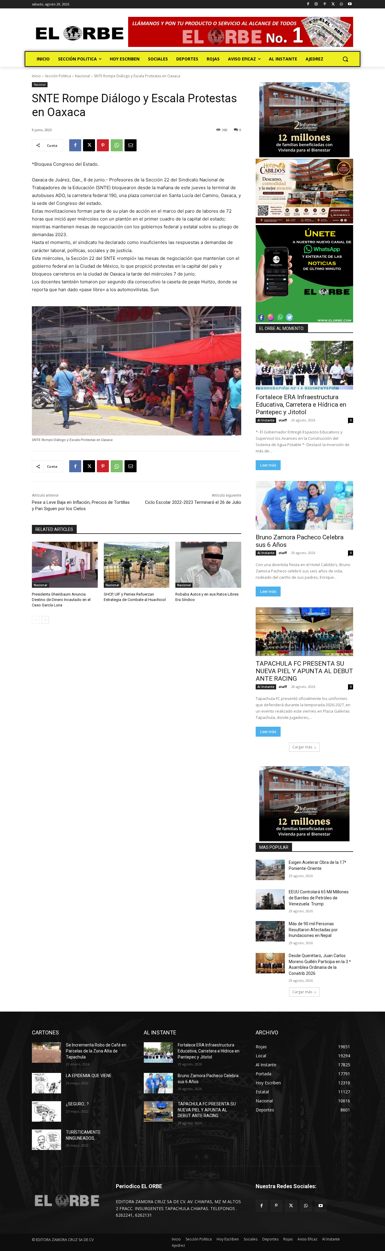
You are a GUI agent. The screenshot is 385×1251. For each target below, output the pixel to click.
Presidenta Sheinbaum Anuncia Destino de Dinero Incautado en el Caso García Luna (61, 599)
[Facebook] (307, 4)
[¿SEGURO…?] (46, 1111)
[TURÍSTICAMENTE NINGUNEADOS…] (46, 1139)
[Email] (131, 145)
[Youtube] (349, 4)
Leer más (268, 465)
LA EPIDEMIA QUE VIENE (89, 1075)
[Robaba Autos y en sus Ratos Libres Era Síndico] (208, 565)
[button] (345, 59)
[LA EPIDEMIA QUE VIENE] (46, 1083)
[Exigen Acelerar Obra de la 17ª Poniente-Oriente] (270, 870)
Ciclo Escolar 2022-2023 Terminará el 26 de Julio (193, 502)
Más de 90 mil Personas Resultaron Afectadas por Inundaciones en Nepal (313, 929)
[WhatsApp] (341, 4)
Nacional (82, 76)
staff (283, 420)
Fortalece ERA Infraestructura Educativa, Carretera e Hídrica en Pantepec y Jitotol (301, 404)
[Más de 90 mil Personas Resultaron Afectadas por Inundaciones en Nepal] (270, 931)
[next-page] (45, 620)
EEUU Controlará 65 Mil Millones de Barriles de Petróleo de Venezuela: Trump (319, 897)
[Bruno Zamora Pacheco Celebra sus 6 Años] (304, 505)
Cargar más (302, 747)
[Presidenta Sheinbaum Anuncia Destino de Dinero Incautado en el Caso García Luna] (65, 565)
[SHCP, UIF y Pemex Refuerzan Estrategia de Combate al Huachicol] (137, 565)
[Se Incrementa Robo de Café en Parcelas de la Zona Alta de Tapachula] (46, 1052)
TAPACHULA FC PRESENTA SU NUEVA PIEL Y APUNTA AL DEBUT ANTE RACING (304, 671)
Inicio (36, 76)
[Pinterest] (324, 4)
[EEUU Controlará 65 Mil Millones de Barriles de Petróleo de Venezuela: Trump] (270, 899)
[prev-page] (35, 620)
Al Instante (265, 420)
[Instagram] (316, 4)
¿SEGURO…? (77, 1104)
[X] (333, 4)
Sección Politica (58, 76)
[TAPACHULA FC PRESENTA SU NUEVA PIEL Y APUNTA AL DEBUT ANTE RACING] (304, 631)
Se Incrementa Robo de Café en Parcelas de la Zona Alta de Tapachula (96, 1051)
